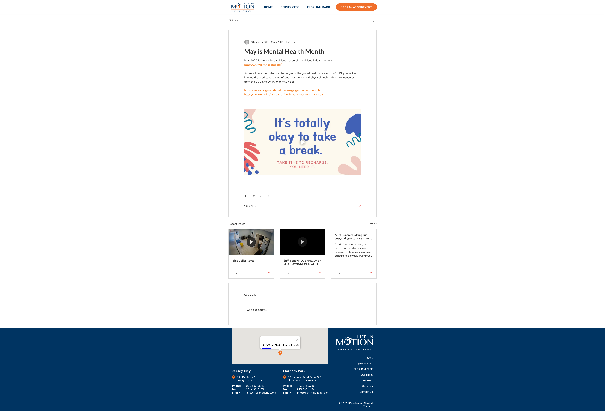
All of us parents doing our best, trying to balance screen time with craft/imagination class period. (353, 236)
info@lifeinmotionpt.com (261, 392)
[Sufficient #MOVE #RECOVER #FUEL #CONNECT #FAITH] (302, 242)
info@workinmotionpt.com (313, 392)
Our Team (367, 374)
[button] (372, 20)
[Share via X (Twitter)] (253, 196)
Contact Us (366, 391)
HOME (369, 357)
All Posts (233, 20)
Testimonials (365, 380)
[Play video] (302, 142)
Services (367, 386)
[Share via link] (268, 196)
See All (373, 223)
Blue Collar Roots (243, 260)
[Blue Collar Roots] (251, 242)
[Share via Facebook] (245, 196)
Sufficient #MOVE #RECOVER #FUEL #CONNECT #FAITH (302, 262)
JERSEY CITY (365, 363)
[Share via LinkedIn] (261, 196)
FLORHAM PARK (363, 369)
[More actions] (359, 42)
